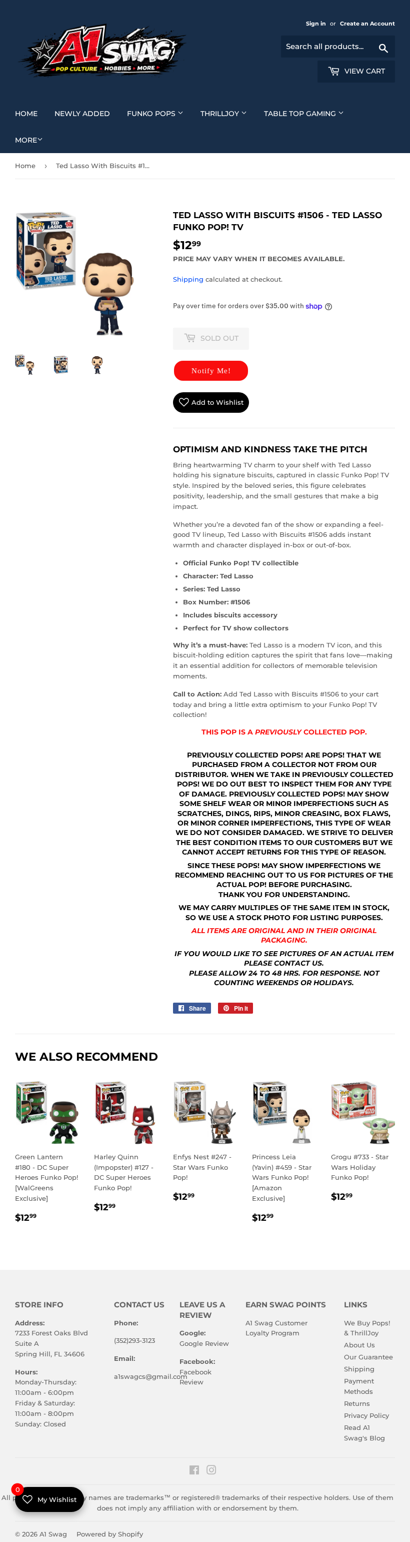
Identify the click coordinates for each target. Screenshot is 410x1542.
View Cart (363, 71)
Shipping (188, 279)
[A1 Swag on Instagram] (211, 1471)
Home (30, 113)
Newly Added (86, 113)
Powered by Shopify (109, 1534)
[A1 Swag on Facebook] (194, 1471)
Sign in (317, 23)
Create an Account (367, 23)
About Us (359, 1345)
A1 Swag (53, 1534)
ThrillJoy (227, 113)
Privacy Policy (366, 1415)
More (26, 140)
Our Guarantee (368, 1357)
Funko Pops (159, 113)
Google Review (204, 1343)
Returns (357, 1403)
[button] (211, 371)
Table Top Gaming (308, 113)
